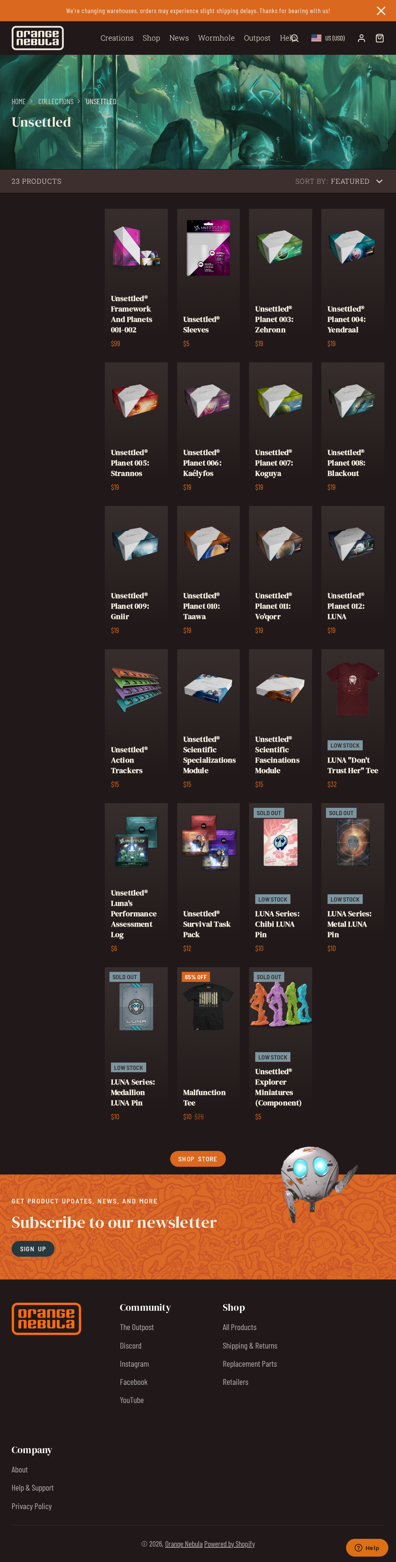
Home (19, 101)
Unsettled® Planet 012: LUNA (352, 573)
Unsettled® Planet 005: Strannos (136, 429)
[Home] (38, 38)
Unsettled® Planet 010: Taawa (208, 573)
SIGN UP (33, 1248)
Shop (151, 37)
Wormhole (216, 37)
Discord (131, 1345)
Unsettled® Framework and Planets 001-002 (136, 281)
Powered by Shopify (229, 1543)
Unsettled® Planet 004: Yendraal (352, 281)
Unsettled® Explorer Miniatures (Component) (280, 1046)
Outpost (257, 37)
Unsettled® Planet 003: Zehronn (280, 281)
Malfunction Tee (208, 1046)
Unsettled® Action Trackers (136, 721)
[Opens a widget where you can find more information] (367, 1548)
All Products (239, 1327)
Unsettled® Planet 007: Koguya (280, 429)
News (179, 37)
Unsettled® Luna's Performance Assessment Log (136, 880)
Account (361, 38)
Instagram (134, 1363)
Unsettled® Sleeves (208, 281)
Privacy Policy (32, 1506)
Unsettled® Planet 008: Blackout (352, 429)
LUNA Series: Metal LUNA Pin (352, 880)
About (20, 1469)
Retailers (235, 1381)
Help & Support (33, 1487)
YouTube (132, 1399)
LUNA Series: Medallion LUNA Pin (136, 1046)
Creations (117, 37)
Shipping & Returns (250, 1345)
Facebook (134, 1381)
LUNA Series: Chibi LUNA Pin (280, 880)
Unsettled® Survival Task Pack (208, 880)
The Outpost (137, 1327)
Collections (55, 101)
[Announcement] (198, 10)
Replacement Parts (250, 1363)
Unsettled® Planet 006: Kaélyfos (208, 429)
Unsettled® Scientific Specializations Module (208, 721)
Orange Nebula (184, 1543)
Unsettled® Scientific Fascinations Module (280, 721)
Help (288, 37)
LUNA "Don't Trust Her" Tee (352, 721)
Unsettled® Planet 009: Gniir (136, 573)
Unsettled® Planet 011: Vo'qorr (280, 573)
